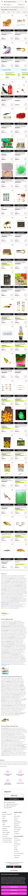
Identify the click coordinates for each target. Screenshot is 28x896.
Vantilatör (16, 849)
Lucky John (20, 764)
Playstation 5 (16, 823)
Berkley (18, 12)
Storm (12, 764)
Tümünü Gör (23, 69)
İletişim (3, 818)
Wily (13, 763)
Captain (8, 763)
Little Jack (25, 763)
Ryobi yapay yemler (5, 755)
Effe (3, 764)
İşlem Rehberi (5, 830)
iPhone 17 (16, 842)
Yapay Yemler (21, 7)
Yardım (3, 824)
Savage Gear (13, 761)
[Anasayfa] (1, 7)
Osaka (1, 763)
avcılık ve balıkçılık (4, 604)
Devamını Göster (3, 766)
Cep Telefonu (17, 833)
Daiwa (22, 761)
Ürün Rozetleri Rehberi (7, 840)
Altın (15, 814)
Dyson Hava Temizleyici (19, 853)
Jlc (26, 764)
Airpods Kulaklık (17, 821)
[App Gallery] (17, 867)
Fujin (13, 12)
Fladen (22, 763)
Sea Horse (5, 763)
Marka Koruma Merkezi (7, 814)
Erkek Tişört (16, 831)
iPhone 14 (16, 818)
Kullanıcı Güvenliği (6, 832)
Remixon (5, 764)
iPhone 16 (16, 845)
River (1, 764)
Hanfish (3, 12)
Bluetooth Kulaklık (17, 827)
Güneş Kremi (16, 851)
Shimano (15, 764)
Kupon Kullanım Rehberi (7, 838)
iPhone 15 (16, 838)
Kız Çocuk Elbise (17, 840)
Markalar (4, 816)
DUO (11, 763)
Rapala (25, 761)
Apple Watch (16, 825)
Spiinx (20, 761)
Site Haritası (4, 836)
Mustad (16, 763)
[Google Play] (10, 867)
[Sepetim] (25, 1)
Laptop (15, 847)
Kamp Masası (17, 857)
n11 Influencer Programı (7, 842)
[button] (7, 28)
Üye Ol (3, 822)
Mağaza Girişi (14, 795)
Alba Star (9, 764)
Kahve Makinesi (17, 855)
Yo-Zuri (19, 763)
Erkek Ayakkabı (17, 829)
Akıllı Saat (16, 820)
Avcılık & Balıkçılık (14, 7)
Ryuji (17, 761)
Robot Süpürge (17, 816)
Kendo (8, 12)
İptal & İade (4, 828)
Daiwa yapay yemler (5, 664)
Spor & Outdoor (7, 7)
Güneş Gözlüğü (17, 843)
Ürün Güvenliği (5, 834)
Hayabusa (24, 764)
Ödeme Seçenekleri (6, 826)
